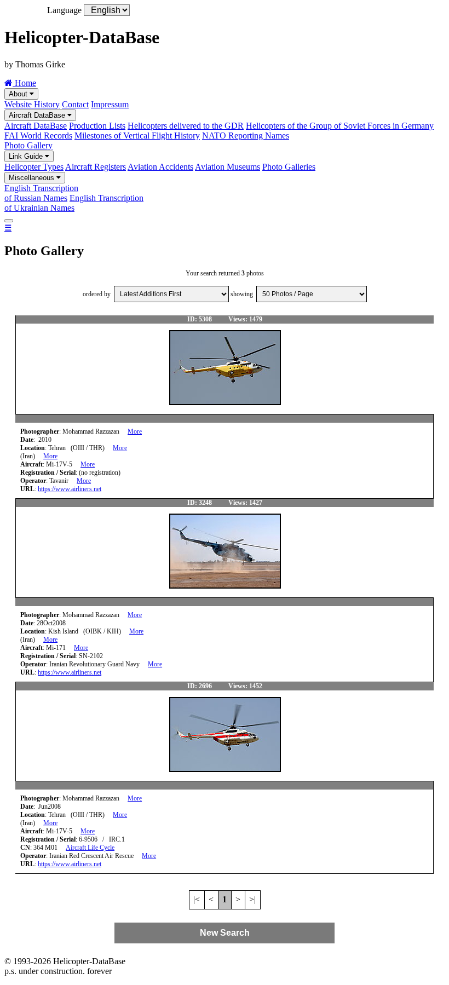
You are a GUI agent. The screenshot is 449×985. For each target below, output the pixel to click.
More (135, 431)
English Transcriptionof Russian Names (41, 193)
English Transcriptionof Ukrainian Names (73, 202)
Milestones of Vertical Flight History (137, 135)
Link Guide (27, 156)
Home (24, 83)
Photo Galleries (288, 166)
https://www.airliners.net (69, 489)
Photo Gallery (28, 145)
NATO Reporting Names (245, 135)
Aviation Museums (227, 166)
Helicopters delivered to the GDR (186, 125)
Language (64, 10)
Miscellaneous (32, 178)
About (19, 94)
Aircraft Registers (95, 166)
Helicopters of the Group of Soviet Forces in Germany (340, 125)
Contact (75, 104)
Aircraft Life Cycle (90, 847)
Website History (32, 104)
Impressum (110, 104)
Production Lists (97, 125)
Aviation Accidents (160, 166)
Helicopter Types (34, 166)
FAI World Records (38, 135)
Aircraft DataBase (38, 115)
